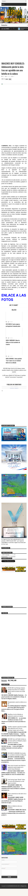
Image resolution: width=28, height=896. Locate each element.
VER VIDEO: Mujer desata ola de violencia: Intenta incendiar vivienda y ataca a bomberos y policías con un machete (14, 370)
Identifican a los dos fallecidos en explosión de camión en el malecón (15, 715)
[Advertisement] (14, 45)
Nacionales (8, 76)
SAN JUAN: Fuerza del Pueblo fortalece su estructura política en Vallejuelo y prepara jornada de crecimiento (17, 740)
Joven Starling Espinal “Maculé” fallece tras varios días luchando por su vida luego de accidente (16, 781)
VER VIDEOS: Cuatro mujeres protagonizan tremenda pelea (13, 325)
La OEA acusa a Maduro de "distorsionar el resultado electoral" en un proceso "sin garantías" (14, 376)
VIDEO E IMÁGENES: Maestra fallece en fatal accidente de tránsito (13, 342)
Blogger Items (23, 886)
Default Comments (14, 386)
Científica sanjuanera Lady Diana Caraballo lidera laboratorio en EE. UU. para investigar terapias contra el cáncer (17, 728)
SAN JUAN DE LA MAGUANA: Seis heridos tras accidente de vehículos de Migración (17, 754)
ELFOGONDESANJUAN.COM (13, 886)
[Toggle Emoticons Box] (2, 390)
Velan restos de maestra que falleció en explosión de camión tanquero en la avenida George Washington (16, 767)
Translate (13, 556)
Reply (3, 76)
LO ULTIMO (5, 29)
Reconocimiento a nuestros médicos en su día (17, 703)
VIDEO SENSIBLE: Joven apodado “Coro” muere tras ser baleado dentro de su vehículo (14, 360)
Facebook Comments (14, 388)
